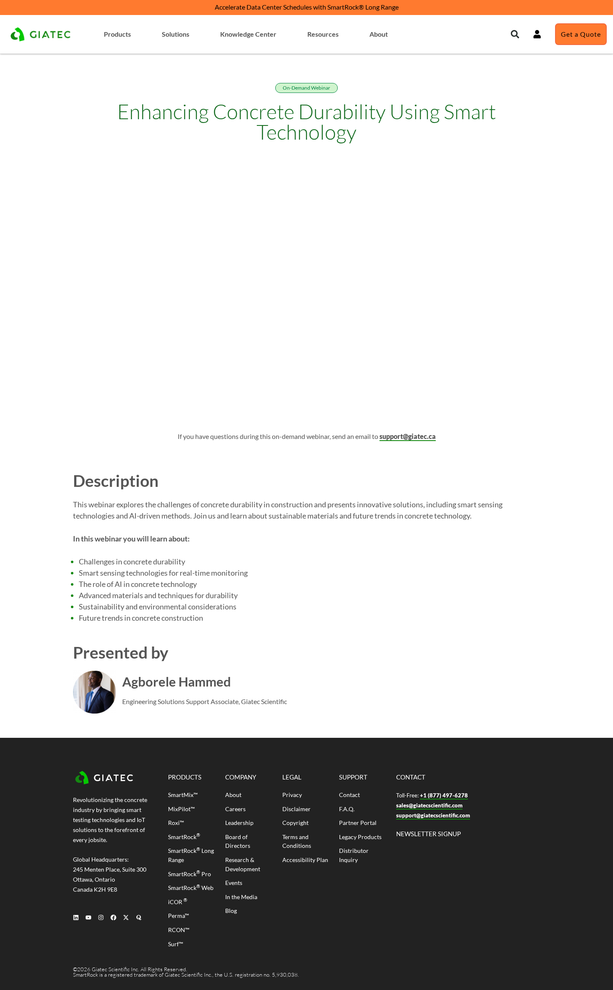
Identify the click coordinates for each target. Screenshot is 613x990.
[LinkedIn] (75, 917)
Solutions (175, 34)
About (378, 34)
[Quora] (138, 917)
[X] (126, 917)
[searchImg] (537, 34)
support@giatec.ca (407, 436)
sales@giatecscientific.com (429, 805)
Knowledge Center (248, 34)
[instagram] (100, 917)
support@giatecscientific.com (433, 815)
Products (117, 34)
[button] (515, 34)
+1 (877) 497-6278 (444, 795)
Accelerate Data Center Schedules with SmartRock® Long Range (307, 7)
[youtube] (88, 917)
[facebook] (113, 917)
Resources (323, 34)
